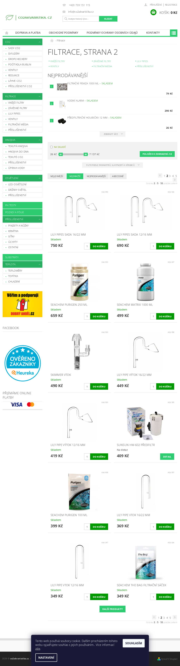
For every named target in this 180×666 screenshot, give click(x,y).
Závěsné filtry (17, 108)
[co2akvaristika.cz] (29, 18)
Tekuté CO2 (15, 157)
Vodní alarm (82, 100)
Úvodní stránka (7, 33)
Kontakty (153, 32)
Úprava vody (16, 168)
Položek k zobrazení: (157, 154)
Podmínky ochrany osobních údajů (112, 32)
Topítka (13, 276)
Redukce (13, 75)
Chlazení (14, 281)
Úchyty (12, 242)
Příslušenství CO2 (20, 86)
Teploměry (15, 270)
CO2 (7, 41)
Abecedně (118, 176)
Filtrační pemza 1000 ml (90, 83)
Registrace (171, 4)
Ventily (13, 70)
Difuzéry (14, 53)
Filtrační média (18, 124)
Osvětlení (11, 178)
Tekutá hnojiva (18, 146)
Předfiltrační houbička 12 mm (94, 117)
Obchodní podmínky (63, 32)
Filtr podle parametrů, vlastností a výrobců (110, 165)
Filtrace (10, 96)
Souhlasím (133, 643)
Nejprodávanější (96, 176)
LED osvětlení (17, 184)
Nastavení (46, 658)
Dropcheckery (17, 59)
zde (37, 649)
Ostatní (13, 247)
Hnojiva (10, 139)
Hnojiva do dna (18, 151)
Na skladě (60, 147)
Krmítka (13, 231)
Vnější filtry (16, 102)
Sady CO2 (14, 48)
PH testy (10, 205)
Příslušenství (17, 129)
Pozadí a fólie (14, 212)
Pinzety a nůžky (18, 225)
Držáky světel (17, 189)
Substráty (11, 257)
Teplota (10, 264)
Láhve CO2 (15, 80)
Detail (167, 456)
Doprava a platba (27, 32)
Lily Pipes (14, 113)
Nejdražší (75, 176)
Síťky (11, 236)
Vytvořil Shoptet (169, 658)
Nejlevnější (56, 176)
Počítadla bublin (19, 64)
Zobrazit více (111, 134)
